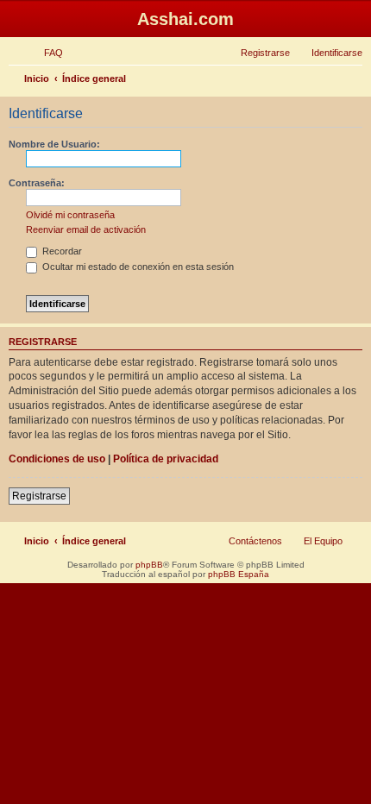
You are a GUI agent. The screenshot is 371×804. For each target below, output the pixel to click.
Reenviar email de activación (86, 229)
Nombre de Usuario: (54, 144)
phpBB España (238, 574)
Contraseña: (37, 183)
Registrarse (39, 496)
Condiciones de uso (57, 459)
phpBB (149, 564)
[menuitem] (45, 52)
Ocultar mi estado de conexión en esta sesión (137, 266)
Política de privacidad (165, 459)
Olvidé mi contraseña (70, 215)
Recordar (61, 251)
